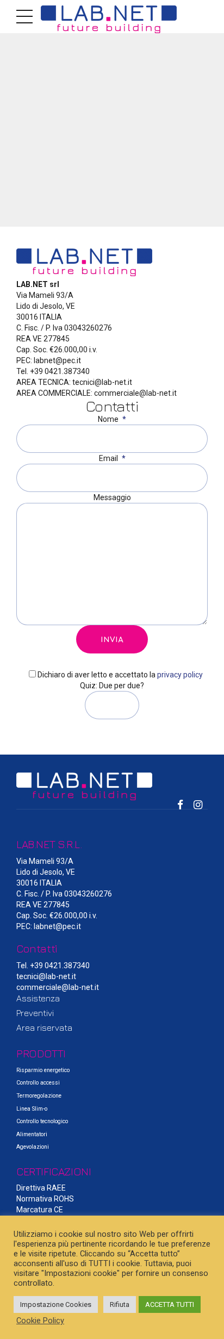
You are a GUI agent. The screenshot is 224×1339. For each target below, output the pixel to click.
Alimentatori (31, 1134)
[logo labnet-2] (112, 786)
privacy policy (180, 674)
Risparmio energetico (43, 1070)
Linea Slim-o (31, 1108)
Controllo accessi (38, 1082)
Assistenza (38, 998)
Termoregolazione (38, 1095)
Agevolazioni (32, 1146)
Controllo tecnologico (42, 1121)
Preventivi (35, 1013)
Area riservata (44, 1027)
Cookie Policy (40, 1320)
